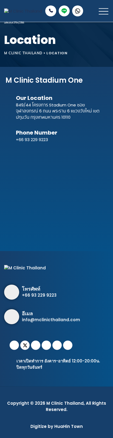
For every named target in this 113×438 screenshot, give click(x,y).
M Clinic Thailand (65, 403)
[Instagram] (35, 345)
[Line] (57, 345)
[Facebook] (14, 345)
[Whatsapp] (46, 345)
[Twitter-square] (25, 345)
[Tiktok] (67, 345)
